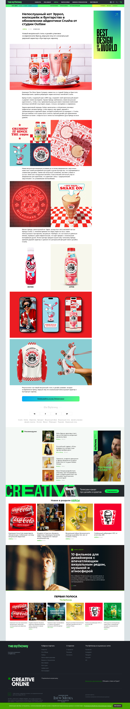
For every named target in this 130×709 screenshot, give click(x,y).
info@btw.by (11, 653)
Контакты (115, 5)
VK (86, 660)
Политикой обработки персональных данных (98, 706)
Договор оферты (89, 694)
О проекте (102, 5)
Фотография (54, 5)
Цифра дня (44, 668)
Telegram (88, 655)
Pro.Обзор (47, 2)
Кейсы (56, 2)
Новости (38, 2)
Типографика (64, 5)
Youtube (88, 657)
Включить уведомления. (93, 681)
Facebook (88, 649)
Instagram (88, 652)
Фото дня (44, 665)
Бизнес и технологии (80, 2)
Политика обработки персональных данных (97, 697)
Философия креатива (48, 657)
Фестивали (94, 2)
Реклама (109, 5)
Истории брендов (75, 5)
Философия (65, 2)
